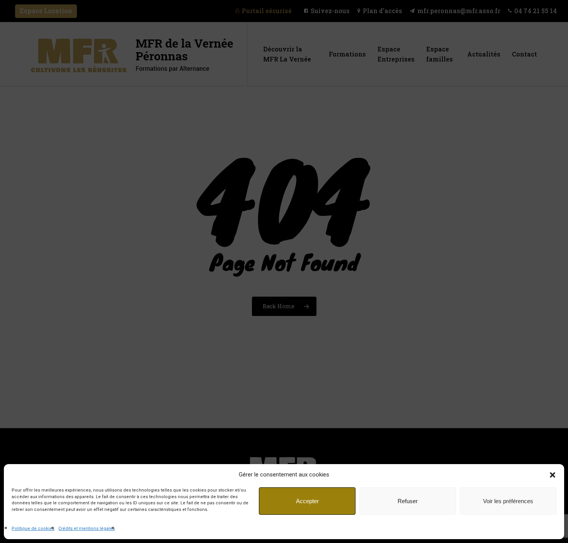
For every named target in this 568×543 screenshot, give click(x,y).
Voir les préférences (508, 501)
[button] (552, 475)
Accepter (307, 501)
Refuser (408, 501)
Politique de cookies (33, 528)
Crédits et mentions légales (86, 528)
